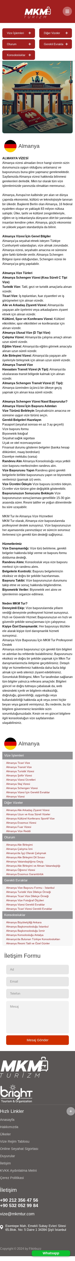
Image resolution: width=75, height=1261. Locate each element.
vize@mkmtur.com (17, 1213)
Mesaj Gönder (37, 1040)
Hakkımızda (9, 1127)
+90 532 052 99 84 (19, 1205)
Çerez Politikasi (12, 1178)
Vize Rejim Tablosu (14, 1141)
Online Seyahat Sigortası (19, 1149)
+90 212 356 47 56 (19, 1200)
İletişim (5, 1163)
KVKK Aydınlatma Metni (18, 1170)
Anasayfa (7, 1120)
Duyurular (7, 1156)
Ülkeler (5, 1134)
